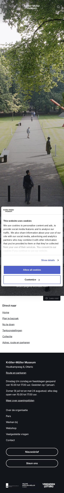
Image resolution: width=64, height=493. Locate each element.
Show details (48, 260)
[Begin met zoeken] (58, 7)
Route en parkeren (16, 372)
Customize (30, 279)
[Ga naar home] (32, 7)
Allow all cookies (32, 270)
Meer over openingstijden (20, 400)
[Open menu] (5, 7)
